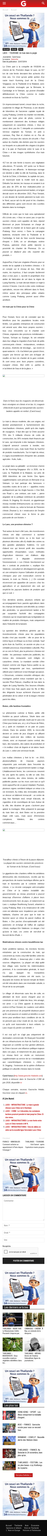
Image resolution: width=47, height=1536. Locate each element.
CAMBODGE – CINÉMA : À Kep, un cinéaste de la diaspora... (34, 1331)
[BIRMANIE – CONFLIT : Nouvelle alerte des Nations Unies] (9, 1440)
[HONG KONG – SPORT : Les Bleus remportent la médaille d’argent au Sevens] (9, 1415)
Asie (20, 49)
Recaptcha (7, 1246)
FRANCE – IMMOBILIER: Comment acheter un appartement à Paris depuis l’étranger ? (13, 1146)
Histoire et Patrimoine (32, 1530)
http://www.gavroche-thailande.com (28, 1076)
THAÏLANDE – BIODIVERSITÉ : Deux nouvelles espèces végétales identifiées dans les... (12, 1358)
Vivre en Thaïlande (31, 1528)
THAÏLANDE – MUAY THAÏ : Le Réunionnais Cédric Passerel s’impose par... (12, 1331)
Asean (14, 49)
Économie (35, 1525)
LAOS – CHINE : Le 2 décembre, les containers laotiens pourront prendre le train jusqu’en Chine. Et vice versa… (24, 1114)
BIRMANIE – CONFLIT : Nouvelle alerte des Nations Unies (31, 1438)
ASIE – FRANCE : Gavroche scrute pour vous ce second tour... (29, 1427)
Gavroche (14, 59)
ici (21, 1082)
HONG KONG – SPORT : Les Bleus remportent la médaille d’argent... (29, 1415)
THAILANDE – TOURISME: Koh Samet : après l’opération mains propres (34, 1144)
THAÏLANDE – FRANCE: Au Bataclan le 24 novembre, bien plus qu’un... (30, 1453)
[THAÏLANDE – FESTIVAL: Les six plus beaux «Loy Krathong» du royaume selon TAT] (9, 1465)
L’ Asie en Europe (13, 1530)
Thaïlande (18, 1525)
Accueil (5, 10)
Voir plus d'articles (23, 1475)
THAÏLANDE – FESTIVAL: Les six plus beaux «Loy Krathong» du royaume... (30, 1465)
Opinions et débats (14, 1528)
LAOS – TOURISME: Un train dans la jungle (20, 53)
